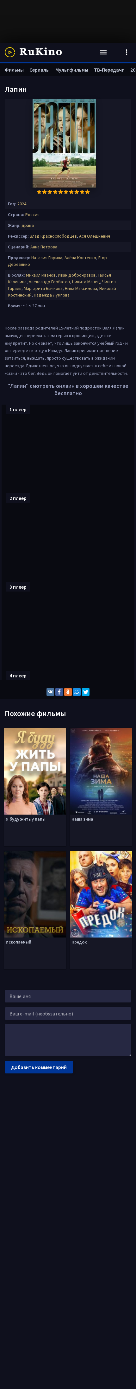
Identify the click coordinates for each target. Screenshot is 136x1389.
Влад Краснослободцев (53, 236)
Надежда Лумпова (52, 295)
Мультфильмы (71, 70)
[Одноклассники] (68, 692)
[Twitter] (86, 692)
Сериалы (39, 70)
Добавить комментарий (39, 1067)
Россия (32, 214)
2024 (21, 204)
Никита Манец (86, 282)
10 (87, 192)
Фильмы (14, 70)
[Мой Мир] (77, 692)
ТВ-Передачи (109, 70)
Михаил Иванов (41, 275)
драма (28, 225)
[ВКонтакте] (50, 692)
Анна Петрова (43, 247)
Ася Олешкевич (94, 236)
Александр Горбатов (49, 282)
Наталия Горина (46, 257)
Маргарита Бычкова (43, 288)
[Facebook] (59, 692)
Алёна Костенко (80, 257)
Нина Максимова (81, 288)
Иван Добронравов (77, 275)
